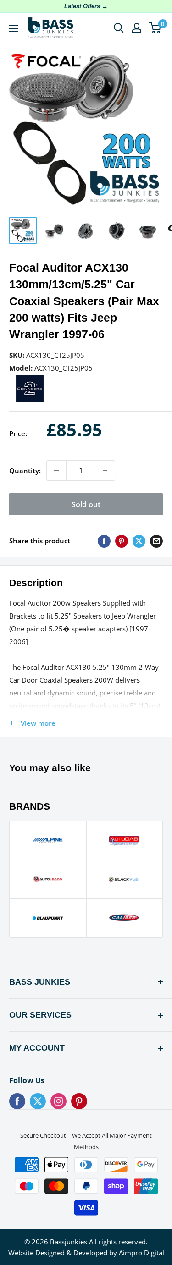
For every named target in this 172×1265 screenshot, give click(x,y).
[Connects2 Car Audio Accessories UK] (29, 380)
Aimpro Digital (141, 1252)
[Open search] (119, 28)
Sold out (86, 504)
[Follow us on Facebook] (17, 1101)
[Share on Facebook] (104, 541)
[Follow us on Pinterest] (79, 1101)
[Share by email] (156, 541)
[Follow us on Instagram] (58, 1101)
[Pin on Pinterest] (121, 541)
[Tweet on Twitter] (139, 541)
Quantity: (25, 470)
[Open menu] (13, 28)
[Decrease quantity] (56, 470)
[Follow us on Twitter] (38, 1101)
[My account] (136, 28)
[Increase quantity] (105, 470)
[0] (155, 27)
